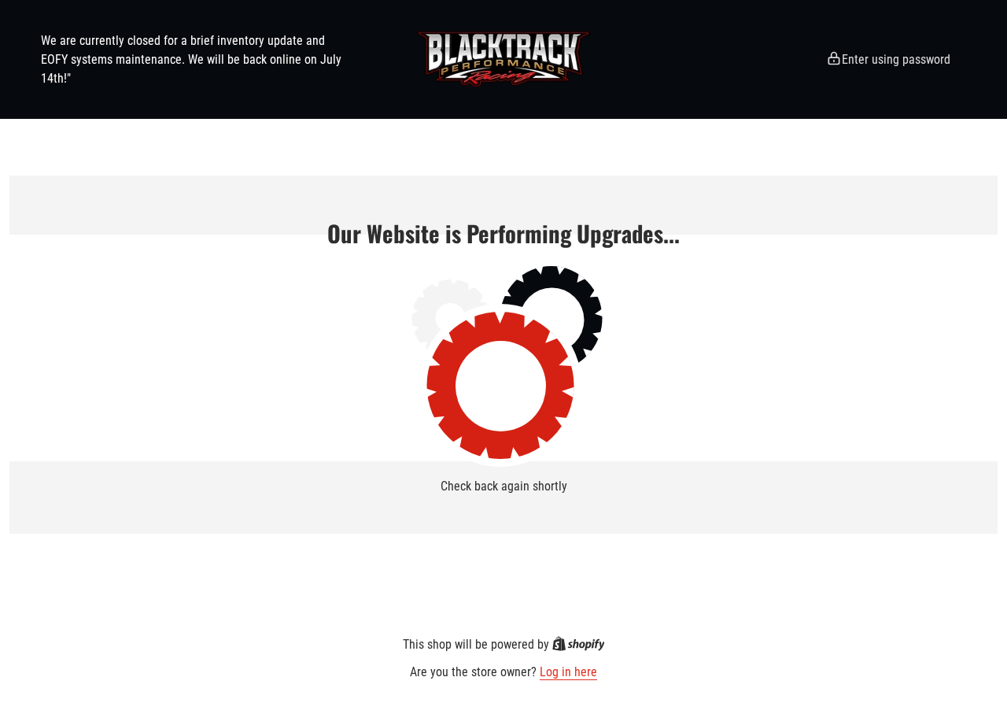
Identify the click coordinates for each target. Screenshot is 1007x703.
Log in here (568, 671)
